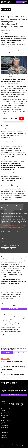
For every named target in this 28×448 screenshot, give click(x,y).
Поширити (5, 33)
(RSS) (5, 410)
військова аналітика (13, 338)
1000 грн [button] (18, 235)
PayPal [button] (13, 248)
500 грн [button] (11, 235)
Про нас (3, 408)
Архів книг (3, 439)
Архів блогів (4, 437)
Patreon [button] (4, 245)
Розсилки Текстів (5, 414)
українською (10, 444)
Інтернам (3, 429)
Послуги (3, 422)
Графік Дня (3, 435)
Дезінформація (4, 425)
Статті (2, 410)
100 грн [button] (4, 235)
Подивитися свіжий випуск (14, 398)
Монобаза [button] (5, 248)
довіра (21, 338)
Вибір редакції (4, 415)
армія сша (4, 338)
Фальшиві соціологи (6, 424)
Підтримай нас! (4, 432)
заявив (3, 44)
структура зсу (5, 340)
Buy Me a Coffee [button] (14, 245)
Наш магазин (4, 434)
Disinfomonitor (4, 427)
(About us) (7, 408)
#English (3, 417)
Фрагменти (3, 412)
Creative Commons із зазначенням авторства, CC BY (14, 443)
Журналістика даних (6, 420)
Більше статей (5, 359)
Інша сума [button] (4, 238)
